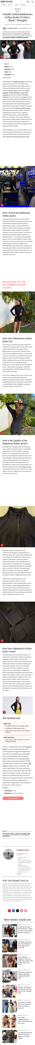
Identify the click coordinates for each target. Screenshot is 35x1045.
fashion (3, 4)
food (16, 4)
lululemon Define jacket (23, 108)
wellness (23, 4)
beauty (10, 4)
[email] (25, 910)
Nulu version (27, 467)
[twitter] (17, 910)
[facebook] (13, 910)
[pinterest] (2, 56)
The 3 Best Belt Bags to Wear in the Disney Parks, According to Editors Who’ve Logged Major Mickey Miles (16, 835)
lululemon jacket (18, 81)
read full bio (18, 873)
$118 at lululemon (13, 798)
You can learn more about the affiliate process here (15, 37)
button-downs (13, 90)
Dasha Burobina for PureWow (29, 59)
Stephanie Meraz (13, 28)
